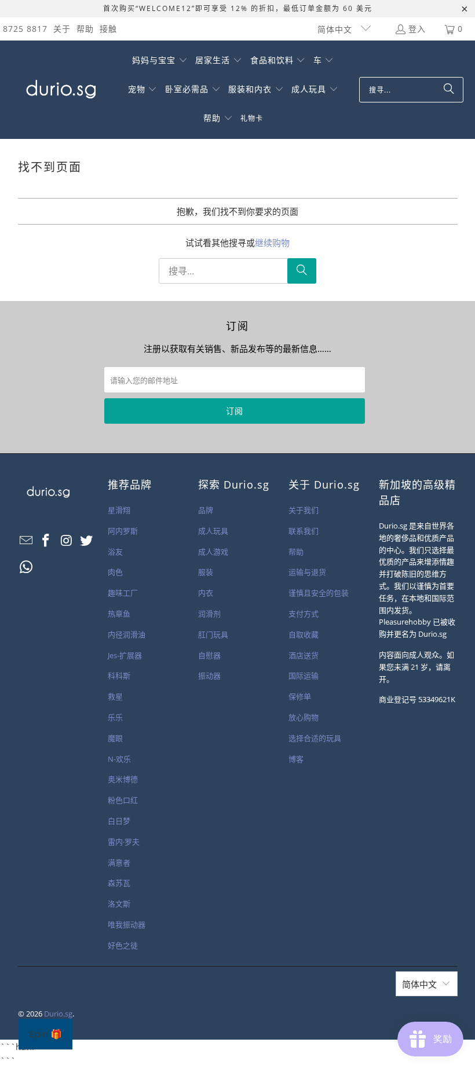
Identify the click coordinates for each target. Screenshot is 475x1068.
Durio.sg (58, 1013)
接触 (108, 28)
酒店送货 (303, 655)
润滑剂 (209, 613)
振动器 (209, 675)
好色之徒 (123, 945)
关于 (62, 28)
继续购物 (272, 242)
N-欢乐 (119, 759)
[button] (160, 60)
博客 (296, 759)
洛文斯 (119, 903)
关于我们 (303, 510)
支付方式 (303, 613)
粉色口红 (123, 800)
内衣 (205, 593)
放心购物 (303, 717)
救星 (115, 696)
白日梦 (119, 821)
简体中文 (336, 29)
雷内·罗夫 (124, 841)
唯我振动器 (126, 924)
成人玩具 (213, 531)
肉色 (115, 572)
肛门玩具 (213, 634)
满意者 (119, 862)
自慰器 (209, 655)
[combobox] (411, 89)
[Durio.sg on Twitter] (87, 541)
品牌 (205, 510)
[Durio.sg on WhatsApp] (26, 567)
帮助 (85, 28)
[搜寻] (448, 89)
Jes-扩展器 (125, 655)
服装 (205, 572)
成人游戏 (213, 551)
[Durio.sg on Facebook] (46, 541)
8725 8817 (25, 28)
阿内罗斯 (123, 531)
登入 (417, 28)
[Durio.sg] (59, 90)
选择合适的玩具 (314, 738)
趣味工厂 (123, 593)
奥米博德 (123, 779)
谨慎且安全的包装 (318, 593)
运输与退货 (307, 572)
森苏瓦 (119, 883)
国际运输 (303, 675)
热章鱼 (119, 613)
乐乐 (115, 717)
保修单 (299, 696)
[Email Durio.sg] (26, 541)
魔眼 (115, 738)
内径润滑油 (126, 634)
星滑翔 (119, 510)
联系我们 (303, 531)
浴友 (115, 551)
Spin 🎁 (45, 1034)
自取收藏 (303, 634)
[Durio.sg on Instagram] (66, 541)
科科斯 (119, 675)
